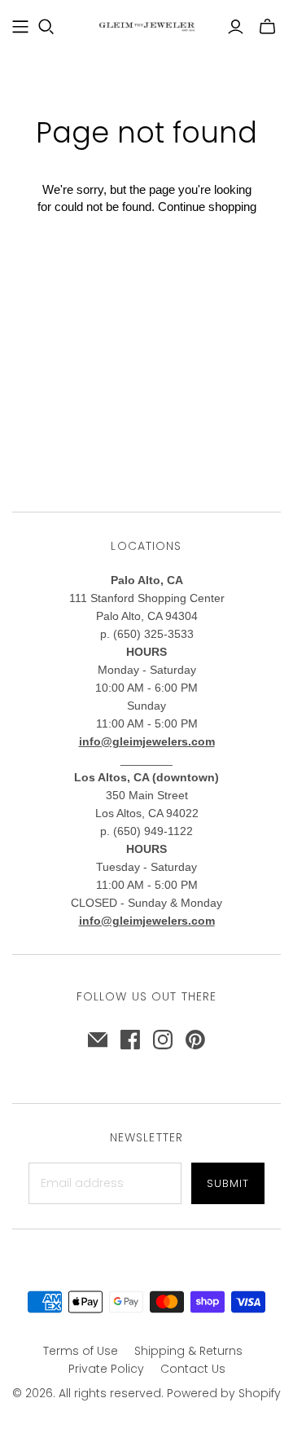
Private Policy (106, 1369)
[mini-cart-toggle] (267, 27)
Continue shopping (207, 206)
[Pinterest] (195, 1039)
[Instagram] (163, 1039)
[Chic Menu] (20, 27)
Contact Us (192, 1369)
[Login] (235, 27)
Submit (228, 1183)
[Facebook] (130, 1039)
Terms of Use (80, 1351)
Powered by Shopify (224, 1393)
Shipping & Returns (188, 1351)
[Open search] (46, 27)
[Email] (97, 1039)
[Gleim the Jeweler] (146, 25)
